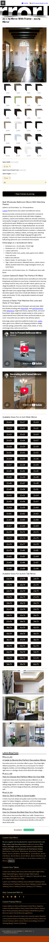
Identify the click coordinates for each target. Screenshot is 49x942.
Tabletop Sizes (22, 882)
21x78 (36, 544)
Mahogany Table (16, 874)
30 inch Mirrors (25, 854)
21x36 (36, 458)
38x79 (22, 621)
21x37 (9, 464)
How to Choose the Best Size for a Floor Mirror (23, 812)
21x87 (36, 562)
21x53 (22, 495)
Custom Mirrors (29, 908)
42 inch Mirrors (25, 856)
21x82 (9, 556)
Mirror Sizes (20, 908)
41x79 (22, 627)
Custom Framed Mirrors (15, 913)
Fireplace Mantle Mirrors (31, 911)
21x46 (9, 483)
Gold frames (15, 851)
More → (11, 861)
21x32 (22, 452)
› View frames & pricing (24, 194)
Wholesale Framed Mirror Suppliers (31, 906)
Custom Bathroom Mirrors (10, 906)
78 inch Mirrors (32, 858)
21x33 (36, 452)
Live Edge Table (28, 874)
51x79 (36, 645)
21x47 (22, 483)
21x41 (22, 471)
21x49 (9, 489)
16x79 (9, 578)
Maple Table (6, 874)
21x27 (36, 440)
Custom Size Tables (8, 872)
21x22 (9, 434)
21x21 (36, 428)
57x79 (36, 658)
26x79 (22, 597)
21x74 (22, 538)
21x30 (36, 446)
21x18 (36, 422)
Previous (4, 47)
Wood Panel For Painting (16, 919)
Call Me (25, 3)
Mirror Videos (40, 908)
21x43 (9, 477)
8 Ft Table (13, 879)
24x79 (36, 591)
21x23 (22, 434)
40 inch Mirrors (15, 856)
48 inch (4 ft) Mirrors (37, 856)
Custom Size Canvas (26, 916)
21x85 (9, 562)
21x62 (22, 513)
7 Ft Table (6, 879)
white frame (10, 311)
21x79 (9, 550)
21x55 (9, 501)
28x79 (9, 603)
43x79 (9, 633)
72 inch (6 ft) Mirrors (20, 858)
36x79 (36, 615)
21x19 (9, 428)
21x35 (22, 458)
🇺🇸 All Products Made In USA (39, 3)
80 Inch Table (42, 876)
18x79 (36, 578)
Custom (5, 211)
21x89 (22, 568)
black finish (24, 308)
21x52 (9, 495)
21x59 (22, 507)
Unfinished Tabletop (34, 882)
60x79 (36, 664)
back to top (24, 939)
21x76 (9, 544)
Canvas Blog (32, 921)
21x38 (22, 464)
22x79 (9, 591)
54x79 (36, 652)
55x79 (9, 658)
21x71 (22, 532)
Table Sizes (19, 872)
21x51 (36, 489)
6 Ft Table (33, 876)
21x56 (22, 501)
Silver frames (33, 851)
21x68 (22, 525)
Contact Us (16, 923)
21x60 (36, 507)
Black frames (6, 851)
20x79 (22, 584)
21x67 (9, 525)
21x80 (22, 550)
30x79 (36, 603)
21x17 (22, 422)
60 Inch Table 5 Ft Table (22, 876)
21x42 (36, 471)
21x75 (36, 538)
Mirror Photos (6, 911)
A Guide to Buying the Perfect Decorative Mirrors (24, 760)
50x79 (22, 645)
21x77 (22, 544)
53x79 (22, 652)
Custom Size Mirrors (8, 908)
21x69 (36, 525)
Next (45, 47)
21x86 (22, 562)
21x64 (9, 519)
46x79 (9, 639)
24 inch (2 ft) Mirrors (13, 854)
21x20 (22, 428)
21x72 (36, 532)
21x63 (36, 513)
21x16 (9, 422)
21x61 (9, 513)
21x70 (9, 532)
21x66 (36, 519)
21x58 (9, 507)
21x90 (36, 568)
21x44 (22, 477)
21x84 (36, 556)
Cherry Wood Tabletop (28, 884)
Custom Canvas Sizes (20, 921)
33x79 (36, 609)
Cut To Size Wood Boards (10, 916)
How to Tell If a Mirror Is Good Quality (18, 795)
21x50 (22, 489)
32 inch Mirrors (35, 854)
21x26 (22, 440)
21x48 (36, 483)
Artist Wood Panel (31, 919)
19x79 (9, 584)
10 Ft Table (20, 879)
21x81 (36, 550)
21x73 (9, 538)
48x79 (36, 639)
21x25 (9, 440)
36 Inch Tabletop (14, 886)
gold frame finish (37, 308)
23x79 (22, 591)
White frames (24, 851)
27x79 (36, 597)
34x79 (9, 615)
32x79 (22, 609)
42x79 (36, 627)
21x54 (36, 495)
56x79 (22, 658)
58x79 (9, 664)
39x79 (36, 621)
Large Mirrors (28, 913)
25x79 (9, 597)
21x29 (22, 446)
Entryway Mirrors (17, 911)
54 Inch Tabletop (26, 886)
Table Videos (28, 872)
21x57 (36, 501)
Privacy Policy (28, 931)
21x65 (22, 519)
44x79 (22, 633)
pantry (40, 321)
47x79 (22, 639)
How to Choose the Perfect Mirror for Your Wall (23, 777)
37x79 (9, 621)
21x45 (36, 477)
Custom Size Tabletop (9, 882)
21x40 (9, 471)
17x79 (22, 578)
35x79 (22, 615)
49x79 (9, 645)
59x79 (22, 664)
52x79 (9, 652)
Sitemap (23, 923)
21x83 (22, 556)
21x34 (9, 458)
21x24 (36, 434)
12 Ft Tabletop (37, 886)
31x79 (9, 609)
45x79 (36, 633)
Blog (10, 923)
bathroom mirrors (33, 844)
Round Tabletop (14, 884)
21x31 (9, 452)
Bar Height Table (38, 872)
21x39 (36, 464)
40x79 (9, 627)
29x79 (22, 603)
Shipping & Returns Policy (11, 933)
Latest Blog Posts (10, 753)
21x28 (9, 446)
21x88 (9, 568)
